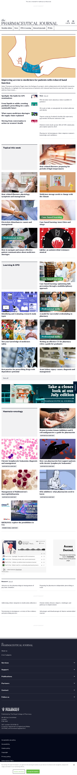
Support (5, 669)
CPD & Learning (25, 28)
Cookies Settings (19, 771)
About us (4, 651)
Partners (5, 683)
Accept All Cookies (32, 771)
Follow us (5, 697)
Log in (68, 23)
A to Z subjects (6, 655)
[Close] (74, 765)
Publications (7, 676)
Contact (5, 690)
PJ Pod (3, 573)
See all (46, 96)
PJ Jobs (50, 28)
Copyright (5, 752)
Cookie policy (6, 748)
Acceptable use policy (9, 740)
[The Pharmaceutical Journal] (29, 22)
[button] (75, 387)
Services (5, 662)
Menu (73, 23)
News (16, 28)
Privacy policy (6, 756)
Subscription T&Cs (8, 760)
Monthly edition (7, 28)
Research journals (39, 28)
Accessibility (6, 744)
